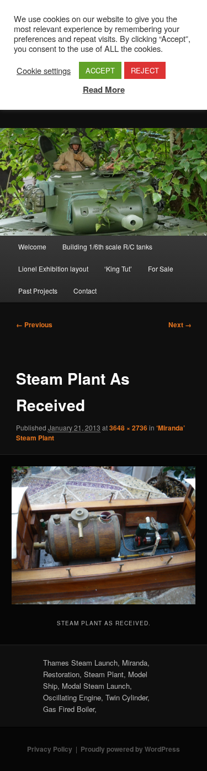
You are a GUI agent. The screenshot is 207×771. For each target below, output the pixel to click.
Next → (180, 324)
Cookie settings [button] (44, 71)
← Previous (34, 324)
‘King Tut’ (118, 268)
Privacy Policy (49, 749)
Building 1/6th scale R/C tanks (107, 246)
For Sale (160, 268)
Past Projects (37, 290)
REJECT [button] (145, 70)
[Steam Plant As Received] (103, 535)
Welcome (32, 246)
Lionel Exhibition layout (53, 268)
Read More (104, 89)
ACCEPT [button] (100, 70)
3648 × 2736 (128, 428)
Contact (85, 290)
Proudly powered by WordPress (130, 749)
